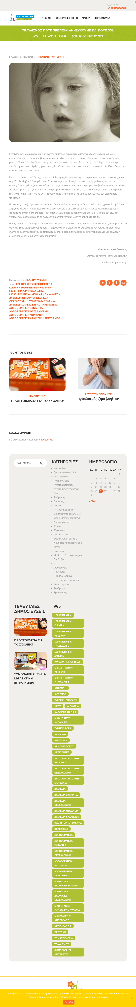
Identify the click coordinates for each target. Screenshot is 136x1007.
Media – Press (61, 468)
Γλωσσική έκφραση (64, 509)
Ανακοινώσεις (61, 480)
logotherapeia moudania (36, 287)
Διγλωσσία (73, 706)
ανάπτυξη (60, 740)
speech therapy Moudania (63, 669)
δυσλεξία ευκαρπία (22, 297)
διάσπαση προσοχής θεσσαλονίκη (66, 770)
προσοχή (60, 931)
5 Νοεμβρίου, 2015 (50, 56)
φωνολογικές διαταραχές (62, 952)
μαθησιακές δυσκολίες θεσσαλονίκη (62, 895)
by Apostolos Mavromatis (22, 56)
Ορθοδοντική (61, 567)
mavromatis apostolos (67, 661)
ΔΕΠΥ (57, 706)
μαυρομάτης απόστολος (62, 918)
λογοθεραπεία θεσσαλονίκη (28, 311)
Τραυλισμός (39, 280)
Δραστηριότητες (62, 522)
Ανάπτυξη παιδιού (63, 484)
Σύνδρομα (59, 588)
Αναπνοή (60, 688)
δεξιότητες (61, 752)
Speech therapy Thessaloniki (63, 680)
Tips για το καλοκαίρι (65, 472)
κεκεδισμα (61, 828)
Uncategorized (61, 476)
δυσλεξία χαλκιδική (22, 304)
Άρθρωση (59, 497)
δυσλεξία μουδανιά (42, 301)
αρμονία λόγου (49, 294)
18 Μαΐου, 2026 (37, 396)
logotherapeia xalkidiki (23, 294)
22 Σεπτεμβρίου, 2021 (98, 394)
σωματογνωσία (63, 938)
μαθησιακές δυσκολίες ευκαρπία (66, 883)
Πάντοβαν (59, 571)
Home (35, 35)
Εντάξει (69, 1002)
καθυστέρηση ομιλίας (68, 822)
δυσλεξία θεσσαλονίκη (62, 802)
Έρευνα (58, 526)
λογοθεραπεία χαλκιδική (26, 318)
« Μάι (92, 501)
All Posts (48, 36)
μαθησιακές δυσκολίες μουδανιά (67, 907)
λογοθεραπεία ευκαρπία (26, 308)
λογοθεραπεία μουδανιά (26, 314)
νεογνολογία (62, 926)
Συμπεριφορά (61, 584)
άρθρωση (60, 734)
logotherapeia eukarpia (62, 623)
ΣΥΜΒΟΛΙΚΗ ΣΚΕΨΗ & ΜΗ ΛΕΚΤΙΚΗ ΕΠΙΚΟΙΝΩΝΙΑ (30, 678)
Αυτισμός (59, 501)
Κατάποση (59, 551)
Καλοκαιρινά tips (65, 712)
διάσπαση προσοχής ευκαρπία (66, 760)
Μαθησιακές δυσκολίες (62, 720)
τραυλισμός (52, 318)
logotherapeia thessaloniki (26, 290)
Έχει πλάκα (60, 530)
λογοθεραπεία (47, 304)
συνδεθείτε (46, 439)
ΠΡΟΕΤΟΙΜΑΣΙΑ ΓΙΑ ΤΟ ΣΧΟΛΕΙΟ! (37, 401)
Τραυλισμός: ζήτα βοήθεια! (98, 399)
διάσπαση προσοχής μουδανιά (66, 780)
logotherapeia (24, 284)
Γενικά (62, 35)
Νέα (56, 563)
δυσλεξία (60, 788)
